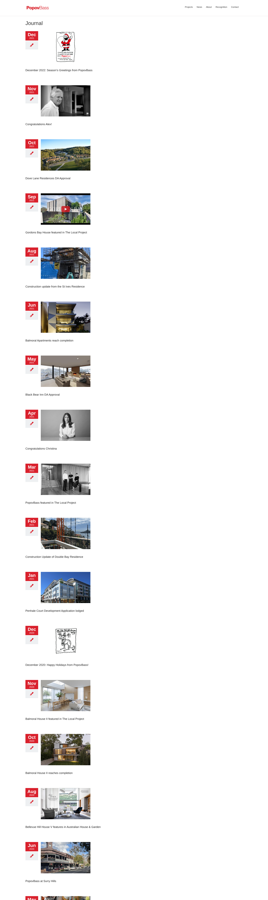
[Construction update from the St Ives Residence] (65, 263)
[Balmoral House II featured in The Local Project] (65, 695)
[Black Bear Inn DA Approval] (65, 371)
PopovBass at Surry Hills (40, 881)
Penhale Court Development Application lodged (54, 610)
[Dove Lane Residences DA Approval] (65, 155)
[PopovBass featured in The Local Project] (65, 479)
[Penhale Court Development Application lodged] (65, 587)
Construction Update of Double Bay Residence (54, 556)
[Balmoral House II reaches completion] (65, 749)
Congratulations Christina (41, 448)
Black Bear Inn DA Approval (42, 394)
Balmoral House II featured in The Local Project (54, 718)
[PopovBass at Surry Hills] (65, 857)
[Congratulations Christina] (65, 425)
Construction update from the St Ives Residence (55, 286)
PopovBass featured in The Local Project (50, 502)
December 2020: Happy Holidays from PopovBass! (56, 664)
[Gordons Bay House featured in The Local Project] (65, 209)
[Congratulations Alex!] (65, 101)
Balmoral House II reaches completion (49, 773)
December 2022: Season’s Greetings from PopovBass (58, 70)
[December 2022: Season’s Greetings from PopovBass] (65, 46)
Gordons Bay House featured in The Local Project (56, 232)
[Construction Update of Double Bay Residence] (65, 533)
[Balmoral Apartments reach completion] (65, 317)
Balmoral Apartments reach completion (49, 340)
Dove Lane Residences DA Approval (47, 178)
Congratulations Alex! (38, 124)
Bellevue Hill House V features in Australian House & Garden (63, 827)
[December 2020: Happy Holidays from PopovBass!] (65, 641)
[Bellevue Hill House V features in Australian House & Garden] (65, 803)
